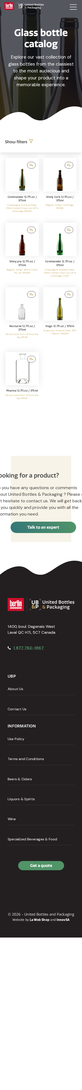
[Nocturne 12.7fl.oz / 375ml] (22, 317)
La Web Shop (40, 920)
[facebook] (12, 884)
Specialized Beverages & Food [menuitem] (32, 839)
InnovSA (63, 920)
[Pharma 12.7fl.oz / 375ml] (22, 382)
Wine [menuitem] (12, 819)
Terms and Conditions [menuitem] (26, 759)
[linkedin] (21, 884)
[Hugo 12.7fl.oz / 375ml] (60, 317)
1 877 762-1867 (28, 647)
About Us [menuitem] (15, 689)
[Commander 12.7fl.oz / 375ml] (22, 188)
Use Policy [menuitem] (16, 739)
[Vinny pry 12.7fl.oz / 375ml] (22, 252)
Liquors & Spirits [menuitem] (21, 799)
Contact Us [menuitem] (17, 709)
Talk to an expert (43, 527)
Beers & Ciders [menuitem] (20, 779)
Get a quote (41, 865)
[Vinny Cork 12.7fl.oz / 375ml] (60, 188)
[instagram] (31, 884)
